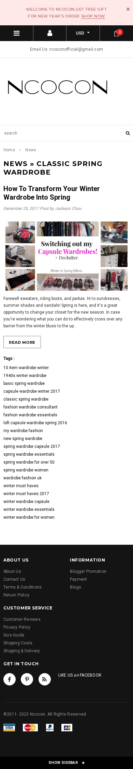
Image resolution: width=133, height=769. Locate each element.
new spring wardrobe (22, 438)
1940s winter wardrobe (24, 375)
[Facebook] (9, 679)
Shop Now (93, 16)
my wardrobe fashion (23, 430)
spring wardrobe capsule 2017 (31, 446)
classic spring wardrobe (25, 399)
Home (9, 150)
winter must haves (21, 485)
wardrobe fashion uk (22, 478)
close (128, 9)
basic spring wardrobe (24, 383)
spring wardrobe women (25, 470)
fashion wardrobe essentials (30, 415)
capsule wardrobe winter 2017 (31, 391)
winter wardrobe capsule (26, 501)
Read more (22, 342)
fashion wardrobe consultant (30, 407)
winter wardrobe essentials (29, 509)
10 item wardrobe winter (26, 367)
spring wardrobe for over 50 (29, 462)
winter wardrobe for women (29, 517)
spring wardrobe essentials (29, 454)
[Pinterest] (27, 679)
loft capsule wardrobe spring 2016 (35, 422)
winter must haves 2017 (26, 493)
